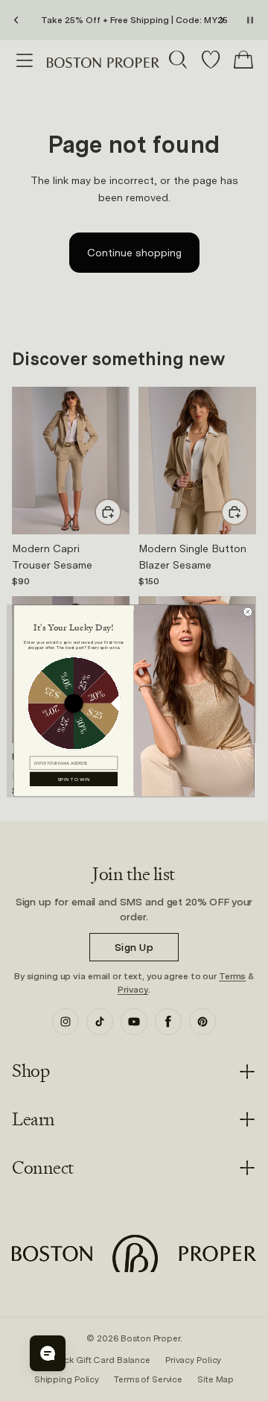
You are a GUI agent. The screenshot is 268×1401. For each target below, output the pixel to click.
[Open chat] (48, 1353)
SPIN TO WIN (74, 779)
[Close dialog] (248, 611)
